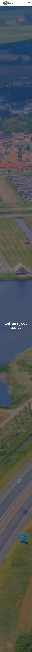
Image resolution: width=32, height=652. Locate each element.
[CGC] (8, 3)
